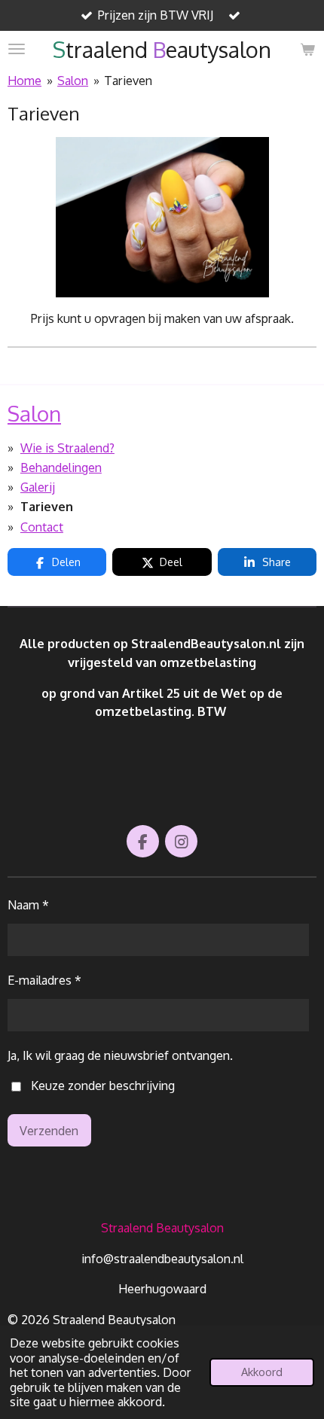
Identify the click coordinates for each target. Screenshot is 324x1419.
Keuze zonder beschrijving (103, 1085)
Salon (72, 80)
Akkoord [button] (262, 1371)
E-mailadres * (44, 980)
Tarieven (128, 80)
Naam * (28, 904)
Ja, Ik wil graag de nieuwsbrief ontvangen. (120, 1055)
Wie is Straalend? (67, 447)
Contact (41, 526)
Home (24, 80)
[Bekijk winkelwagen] (307, 49)
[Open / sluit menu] (16, 49)
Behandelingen (61, 467)
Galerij (37, 487)
